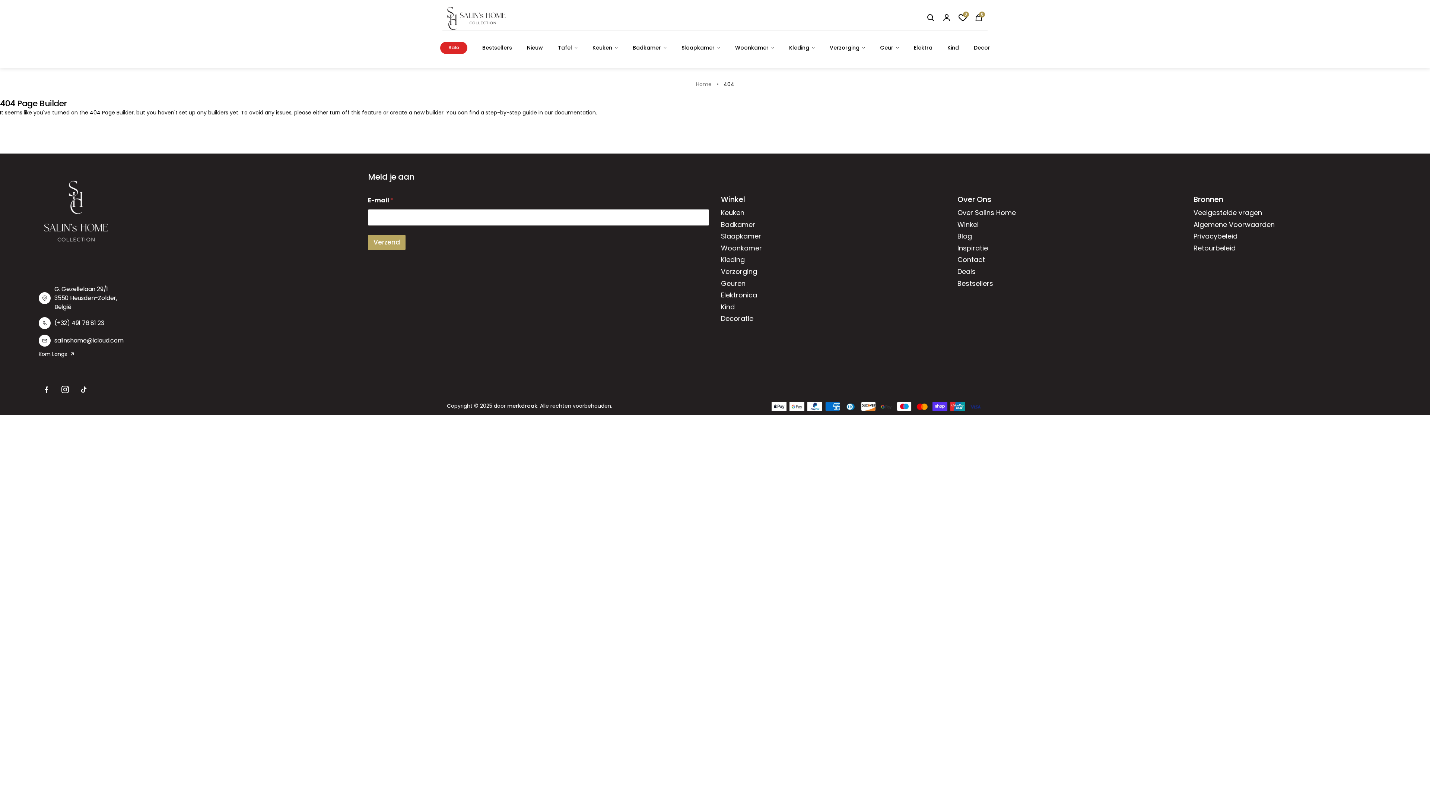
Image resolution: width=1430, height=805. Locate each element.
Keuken (602, 47)
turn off (340, 112)
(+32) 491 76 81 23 (79, 323)
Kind (953, 47)
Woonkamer (752, 47)
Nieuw (535, 47)
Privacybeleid (1215, 236)
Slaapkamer (698, 47)
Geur (886, 47)
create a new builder (417, 112)
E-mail (380, 200)
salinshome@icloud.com (89, 340)
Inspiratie (972, 248)
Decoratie (737, 318)
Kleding (799, 47)
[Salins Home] (476, 18)
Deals (966, 271)
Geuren (733, 283)
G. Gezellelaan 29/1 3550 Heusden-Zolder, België (85, 298)
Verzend (387, 242)
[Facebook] (46, 390)
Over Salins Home (986, 212)
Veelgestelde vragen (1228, 212)
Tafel (565, 47)
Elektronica (739, 295)
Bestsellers (497, 47)
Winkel (968, 224)
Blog (964, 236)
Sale (453, 47)
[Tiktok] (84, 390)
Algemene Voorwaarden (1234, 224)
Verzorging (844, 47)
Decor (982, 47)
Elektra (923, 47)
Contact (971, 259)
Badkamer (647, 47)
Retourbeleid (1215, 248)
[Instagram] (65, 390)
